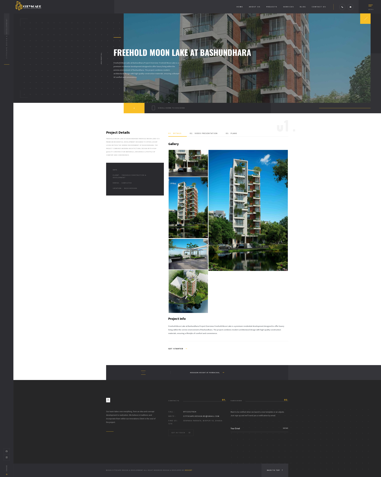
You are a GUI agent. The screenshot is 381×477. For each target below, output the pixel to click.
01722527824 (189, 411)
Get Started (176, 348)
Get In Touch (178, 433)
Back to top (273, 470)
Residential (101, 58)
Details (175, 133)
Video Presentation (204, 133)
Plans (231, 133)
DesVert (188, 470)
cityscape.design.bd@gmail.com (201, 416)
